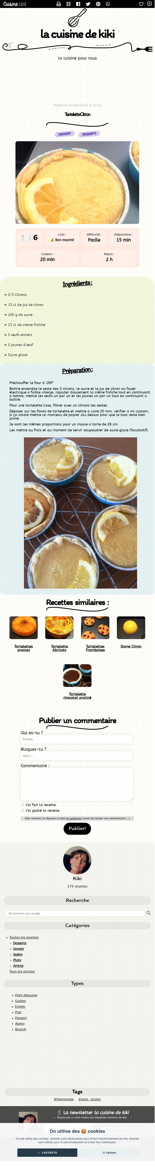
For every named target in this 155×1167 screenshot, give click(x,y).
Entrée (20, 1007)
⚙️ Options (109, 1152)
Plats (17, 960)
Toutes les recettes (24, 937)
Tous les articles (22, 971)
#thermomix (64, 1099)
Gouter (18, 949)
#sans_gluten (89, 1099)
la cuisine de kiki (77, 35)
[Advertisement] (77, 1059)
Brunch (20, 1029)
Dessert (21, 1018)
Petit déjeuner (26, 995)
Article (18, 966)
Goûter (20, 1001)
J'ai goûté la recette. (42, 810)
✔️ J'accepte (47, 1152)
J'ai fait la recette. (41, 805)
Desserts (89, 134)
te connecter (74, 818)
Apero (20, 1024)
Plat (18, 1012)
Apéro (18, 954)
